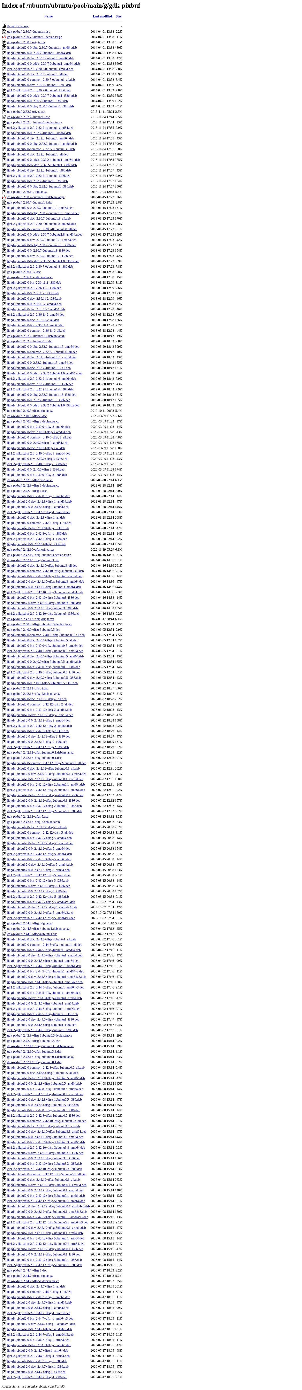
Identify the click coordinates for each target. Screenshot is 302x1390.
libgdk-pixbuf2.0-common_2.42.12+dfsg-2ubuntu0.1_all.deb (46, 763)
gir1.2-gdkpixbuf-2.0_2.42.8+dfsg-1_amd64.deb (38, 512)
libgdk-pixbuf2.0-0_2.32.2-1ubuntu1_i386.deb (37, 181)
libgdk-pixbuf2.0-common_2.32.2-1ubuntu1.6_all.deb (42, 352)
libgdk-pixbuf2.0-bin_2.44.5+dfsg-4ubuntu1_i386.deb (42, 1014)
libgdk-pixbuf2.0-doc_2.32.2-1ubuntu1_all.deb (37, 154)
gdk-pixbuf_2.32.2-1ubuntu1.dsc (28, 117)
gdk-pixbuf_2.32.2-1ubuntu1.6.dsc (29, 341)
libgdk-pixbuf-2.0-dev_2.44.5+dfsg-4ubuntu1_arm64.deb (44, 998)
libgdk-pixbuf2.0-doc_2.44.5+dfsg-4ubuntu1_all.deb (41, 939)
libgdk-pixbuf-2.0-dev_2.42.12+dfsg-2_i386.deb (38, 736)
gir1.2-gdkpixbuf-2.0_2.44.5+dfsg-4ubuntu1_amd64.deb (44, 966)
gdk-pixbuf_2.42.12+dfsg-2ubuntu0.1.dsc (34, 757)
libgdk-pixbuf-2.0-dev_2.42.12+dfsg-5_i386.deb (38, 886)
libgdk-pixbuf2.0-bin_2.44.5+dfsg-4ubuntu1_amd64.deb (44, 950)
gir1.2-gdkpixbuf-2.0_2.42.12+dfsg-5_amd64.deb (39, 854)
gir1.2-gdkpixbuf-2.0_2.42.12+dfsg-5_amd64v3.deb (41, 918)
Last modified (102, 16)
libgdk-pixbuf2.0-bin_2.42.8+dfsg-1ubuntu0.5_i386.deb (43, 1110)
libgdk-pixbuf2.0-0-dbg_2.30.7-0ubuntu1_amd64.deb (42, 47)
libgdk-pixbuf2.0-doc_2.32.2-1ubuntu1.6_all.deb (39, 368)
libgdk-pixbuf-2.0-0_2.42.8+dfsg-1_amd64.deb (38, 507)
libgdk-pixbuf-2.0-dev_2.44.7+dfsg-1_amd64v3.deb (41, 1324)
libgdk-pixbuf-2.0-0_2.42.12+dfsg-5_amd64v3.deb (40, 912)
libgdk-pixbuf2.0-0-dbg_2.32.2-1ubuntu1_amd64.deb (42, 143)
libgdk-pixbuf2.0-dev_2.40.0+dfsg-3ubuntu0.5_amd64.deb (45, 656)
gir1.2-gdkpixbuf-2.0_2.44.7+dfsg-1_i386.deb (37, 1377)
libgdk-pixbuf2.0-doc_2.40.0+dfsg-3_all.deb (36, 448)
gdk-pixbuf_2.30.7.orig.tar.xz (26, 42)
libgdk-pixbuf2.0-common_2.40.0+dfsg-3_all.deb (39, 437)
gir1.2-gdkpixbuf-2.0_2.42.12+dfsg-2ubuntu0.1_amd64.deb (46, 790)
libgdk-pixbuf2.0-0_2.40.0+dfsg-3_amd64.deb (37, 442)
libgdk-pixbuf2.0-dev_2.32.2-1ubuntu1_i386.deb (39, 170)
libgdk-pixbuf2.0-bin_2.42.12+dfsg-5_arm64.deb (39, 859)
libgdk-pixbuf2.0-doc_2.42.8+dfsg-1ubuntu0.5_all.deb (42, 1073)
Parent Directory (18, 26)
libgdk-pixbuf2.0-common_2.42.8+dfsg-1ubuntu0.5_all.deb (46, 1067)
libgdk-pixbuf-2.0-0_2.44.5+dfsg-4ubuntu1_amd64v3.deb (45, 982)
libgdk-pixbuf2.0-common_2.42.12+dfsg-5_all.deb (40, 832)
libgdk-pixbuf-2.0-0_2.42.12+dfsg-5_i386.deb (37, 891)
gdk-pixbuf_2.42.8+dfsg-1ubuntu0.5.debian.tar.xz (39, 1035)
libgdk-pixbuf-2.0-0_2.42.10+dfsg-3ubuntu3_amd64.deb (44, 587)
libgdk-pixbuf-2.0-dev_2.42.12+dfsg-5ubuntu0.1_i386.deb (45, 1249)
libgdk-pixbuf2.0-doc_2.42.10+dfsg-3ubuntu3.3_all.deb (43, 1126)
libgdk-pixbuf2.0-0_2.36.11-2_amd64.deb (34, 304)
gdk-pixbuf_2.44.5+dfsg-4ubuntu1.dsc (32, 934)
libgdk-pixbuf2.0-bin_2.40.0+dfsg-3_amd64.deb (38, 426)
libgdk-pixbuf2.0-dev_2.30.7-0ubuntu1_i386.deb (39, 85)
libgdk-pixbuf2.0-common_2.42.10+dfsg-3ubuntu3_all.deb (45, 571)
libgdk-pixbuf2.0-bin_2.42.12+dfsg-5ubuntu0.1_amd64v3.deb (47, 1217)
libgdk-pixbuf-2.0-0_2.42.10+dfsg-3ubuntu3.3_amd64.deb (45, 1137)
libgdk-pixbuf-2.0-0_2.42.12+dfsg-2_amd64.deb (38, 720)
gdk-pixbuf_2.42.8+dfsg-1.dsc (27, 490)
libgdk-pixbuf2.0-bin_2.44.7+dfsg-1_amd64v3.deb (40, 1318)
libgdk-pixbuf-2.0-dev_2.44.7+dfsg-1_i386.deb (38, 1366)
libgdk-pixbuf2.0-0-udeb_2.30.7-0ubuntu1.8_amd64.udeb (44, 234)
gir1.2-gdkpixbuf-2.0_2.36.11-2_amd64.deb (35, 314)
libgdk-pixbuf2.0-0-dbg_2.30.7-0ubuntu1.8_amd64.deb (43, 213)
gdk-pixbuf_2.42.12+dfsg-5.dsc (27, 816)
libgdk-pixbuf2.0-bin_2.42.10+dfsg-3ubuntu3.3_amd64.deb (46, 1142)
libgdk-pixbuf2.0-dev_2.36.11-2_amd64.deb (36, 309)
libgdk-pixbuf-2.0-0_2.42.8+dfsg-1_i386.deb (36, 544)
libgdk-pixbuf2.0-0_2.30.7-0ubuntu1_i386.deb (37, 101)
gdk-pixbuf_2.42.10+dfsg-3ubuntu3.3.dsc (34, 1051)
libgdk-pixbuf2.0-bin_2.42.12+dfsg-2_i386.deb (38, 731)
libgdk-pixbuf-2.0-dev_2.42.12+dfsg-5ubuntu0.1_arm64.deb (46, 1227)
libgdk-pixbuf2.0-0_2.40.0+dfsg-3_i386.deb (36, 469)
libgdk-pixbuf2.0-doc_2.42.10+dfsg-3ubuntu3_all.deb (42, 565)
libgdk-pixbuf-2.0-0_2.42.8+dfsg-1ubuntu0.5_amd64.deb (44, 1083)
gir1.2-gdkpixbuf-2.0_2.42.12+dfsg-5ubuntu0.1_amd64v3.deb (47, 1222)
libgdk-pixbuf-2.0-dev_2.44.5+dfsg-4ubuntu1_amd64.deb (44, 955)
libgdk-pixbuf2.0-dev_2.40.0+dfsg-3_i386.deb (37, 458)
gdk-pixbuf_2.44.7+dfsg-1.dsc (27, 1270)
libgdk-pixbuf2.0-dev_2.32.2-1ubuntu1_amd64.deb (40, 138)
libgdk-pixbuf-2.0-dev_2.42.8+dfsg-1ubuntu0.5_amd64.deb (46, 1078)
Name (48, 16)
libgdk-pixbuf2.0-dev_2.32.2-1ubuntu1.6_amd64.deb (41, 357)
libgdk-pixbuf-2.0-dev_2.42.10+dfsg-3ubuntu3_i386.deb (44, 603)
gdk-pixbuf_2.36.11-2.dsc (24, 272)
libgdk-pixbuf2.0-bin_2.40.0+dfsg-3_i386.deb (37, 474)
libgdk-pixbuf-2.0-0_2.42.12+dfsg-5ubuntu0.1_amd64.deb (45, 1190)
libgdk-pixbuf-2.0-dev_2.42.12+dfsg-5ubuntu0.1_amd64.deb (46, 1185)
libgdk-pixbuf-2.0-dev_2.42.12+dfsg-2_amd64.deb (40, 715)
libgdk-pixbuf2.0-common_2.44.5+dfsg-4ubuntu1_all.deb (44, 944)
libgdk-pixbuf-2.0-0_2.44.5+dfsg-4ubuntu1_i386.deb (41, 1024)
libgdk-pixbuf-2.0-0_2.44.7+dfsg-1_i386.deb (36, 1372)
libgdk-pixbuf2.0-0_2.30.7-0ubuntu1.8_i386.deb (38, 250)
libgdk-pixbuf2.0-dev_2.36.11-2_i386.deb (34, 298)
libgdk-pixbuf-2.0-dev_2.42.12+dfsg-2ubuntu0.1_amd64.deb (46, 774)
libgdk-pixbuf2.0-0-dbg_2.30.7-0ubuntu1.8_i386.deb (41, 245)
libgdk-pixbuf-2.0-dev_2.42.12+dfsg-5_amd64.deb (40, 843)
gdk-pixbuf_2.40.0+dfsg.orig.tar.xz (30, 410)
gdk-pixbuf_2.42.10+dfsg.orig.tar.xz (30, 549)
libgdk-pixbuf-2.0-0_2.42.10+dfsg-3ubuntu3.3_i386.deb (43, 1158)
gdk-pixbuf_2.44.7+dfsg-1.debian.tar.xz (33, 1281)
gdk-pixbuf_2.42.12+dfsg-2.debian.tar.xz (33, 693)
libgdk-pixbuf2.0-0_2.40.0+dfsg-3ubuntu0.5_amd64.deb (44, 661)
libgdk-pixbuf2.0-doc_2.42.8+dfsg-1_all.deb (36, 517)
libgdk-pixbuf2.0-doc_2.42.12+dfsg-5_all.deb (37, 827)
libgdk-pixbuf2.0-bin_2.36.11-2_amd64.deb (35, 325)
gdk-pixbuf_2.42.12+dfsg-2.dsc (27, 688)
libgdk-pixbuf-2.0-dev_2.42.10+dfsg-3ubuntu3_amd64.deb (45, 581)
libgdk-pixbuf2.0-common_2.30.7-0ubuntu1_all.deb (41, 79)
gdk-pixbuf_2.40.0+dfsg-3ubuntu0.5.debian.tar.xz (39, 624)
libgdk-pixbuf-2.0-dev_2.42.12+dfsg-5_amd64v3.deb (42, 907)
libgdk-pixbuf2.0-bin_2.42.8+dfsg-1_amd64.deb (38, 496)
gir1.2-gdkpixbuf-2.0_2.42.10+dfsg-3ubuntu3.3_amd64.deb (46, 1147)
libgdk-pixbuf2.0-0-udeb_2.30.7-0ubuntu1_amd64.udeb (43, 63)
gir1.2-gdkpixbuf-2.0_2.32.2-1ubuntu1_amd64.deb (40, 127)
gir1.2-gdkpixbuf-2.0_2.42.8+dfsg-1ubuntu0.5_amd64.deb (45, 1094)
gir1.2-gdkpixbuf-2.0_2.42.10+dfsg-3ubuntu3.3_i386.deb (44, 1169)
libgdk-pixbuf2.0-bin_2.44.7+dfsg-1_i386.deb (37, 1361)
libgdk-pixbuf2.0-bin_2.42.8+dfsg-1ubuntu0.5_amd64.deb (45, 1089)
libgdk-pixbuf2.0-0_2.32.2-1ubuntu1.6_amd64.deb (40, 362)
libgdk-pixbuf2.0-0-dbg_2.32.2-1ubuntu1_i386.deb (40, 186)
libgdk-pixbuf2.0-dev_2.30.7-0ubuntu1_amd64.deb (40, 58)
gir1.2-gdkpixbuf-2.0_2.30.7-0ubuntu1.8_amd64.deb (41, 224)
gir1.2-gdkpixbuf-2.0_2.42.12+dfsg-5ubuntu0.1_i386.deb (44, 1265)
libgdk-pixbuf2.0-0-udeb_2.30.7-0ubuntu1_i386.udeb (42, 95)
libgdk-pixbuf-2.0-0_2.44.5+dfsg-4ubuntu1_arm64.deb (43, 1003)
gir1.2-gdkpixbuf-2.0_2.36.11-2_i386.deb (34, 288)
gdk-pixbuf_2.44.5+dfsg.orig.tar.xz (30, 923)
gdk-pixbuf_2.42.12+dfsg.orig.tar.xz (30, 619)
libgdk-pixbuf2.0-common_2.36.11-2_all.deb (36, 330)
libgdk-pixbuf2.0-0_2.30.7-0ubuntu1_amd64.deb (39, 53)
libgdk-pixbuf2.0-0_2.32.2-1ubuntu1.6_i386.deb (38, 400)
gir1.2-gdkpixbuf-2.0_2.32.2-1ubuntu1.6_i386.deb (40, 389)
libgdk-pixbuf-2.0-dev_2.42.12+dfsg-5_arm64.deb (40, 864)
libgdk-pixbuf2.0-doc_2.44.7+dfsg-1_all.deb (36, 1286)
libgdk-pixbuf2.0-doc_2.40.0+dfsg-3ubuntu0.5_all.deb (42, 640)
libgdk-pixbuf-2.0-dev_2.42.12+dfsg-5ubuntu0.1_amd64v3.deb (48, 1206)
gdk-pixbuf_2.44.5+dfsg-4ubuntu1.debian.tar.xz (38, 928)
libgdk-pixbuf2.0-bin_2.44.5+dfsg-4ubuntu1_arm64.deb (43, 992)
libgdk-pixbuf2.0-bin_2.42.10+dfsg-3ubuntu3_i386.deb (43, 597)
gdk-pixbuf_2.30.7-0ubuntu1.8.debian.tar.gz (36, 197)
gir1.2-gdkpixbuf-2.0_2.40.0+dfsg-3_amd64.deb (38, 453)
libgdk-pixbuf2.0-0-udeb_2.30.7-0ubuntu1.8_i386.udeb (43, 261)
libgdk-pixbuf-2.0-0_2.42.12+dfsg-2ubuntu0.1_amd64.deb (45, 779)
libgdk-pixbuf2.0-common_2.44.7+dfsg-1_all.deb (39, 1291)
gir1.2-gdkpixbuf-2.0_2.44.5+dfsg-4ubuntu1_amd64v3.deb (45, 987)
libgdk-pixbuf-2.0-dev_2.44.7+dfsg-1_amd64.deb (39, 1302)
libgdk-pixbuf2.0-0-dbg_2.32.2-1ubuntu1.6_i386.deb (41, 394)
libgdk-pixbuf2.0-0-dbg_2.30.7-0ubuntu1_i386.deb (40, 106)
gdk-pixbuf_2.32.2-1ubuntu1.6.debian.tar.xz (36, 336)
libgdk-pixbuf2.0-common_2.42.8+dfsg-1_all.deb (39, 523)
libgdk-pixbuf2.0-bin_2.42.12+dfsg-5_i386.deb (38, 880)
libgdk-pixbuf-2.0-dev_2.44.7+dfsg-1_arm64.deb (39, 1345)
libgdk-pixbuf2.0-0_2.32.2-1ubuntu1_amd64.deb (39, 133)
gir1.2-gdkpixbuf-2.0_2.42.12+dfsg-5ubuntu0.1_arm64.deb (45, 1243)
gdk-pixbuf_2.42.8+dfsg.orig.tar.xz (30, 480)
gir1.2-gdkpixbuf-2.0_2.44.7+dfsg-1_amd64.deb (38, 1313)
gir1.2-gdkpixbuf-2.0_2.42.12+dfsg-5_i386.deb (38, 896)
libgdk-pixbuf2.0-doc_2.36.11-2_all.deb (33, 320)
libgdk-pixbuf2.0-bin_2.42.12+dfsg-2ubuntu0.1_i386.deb (44, 806)
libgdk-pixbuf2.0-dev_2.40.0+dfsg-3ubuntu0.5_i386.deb (44, 677)
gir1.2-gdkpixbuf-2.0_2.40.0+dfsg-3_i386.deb (37, 464)
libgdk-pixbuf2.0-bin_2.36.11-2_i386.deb (34, 282)
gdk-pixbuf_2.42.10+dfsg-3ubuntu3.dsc (33, 560)
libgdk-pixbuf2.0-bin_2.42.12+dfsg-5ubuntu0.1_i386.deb (44, 1259)
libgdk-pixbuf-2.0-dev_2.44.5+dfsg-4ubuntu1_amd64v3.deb (46, 976)
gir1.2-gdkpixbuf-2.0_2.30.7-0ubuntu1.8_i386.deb (40, 266)
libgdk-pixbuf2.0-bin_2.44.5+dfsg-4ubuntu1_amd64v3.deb (45, 971)
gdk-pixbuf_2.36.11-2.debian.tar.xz (30, 277)
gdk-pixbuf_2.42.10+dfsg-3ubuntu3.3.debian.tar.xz (40, 1046)
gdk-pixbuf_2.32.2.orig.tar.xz (26, 111)
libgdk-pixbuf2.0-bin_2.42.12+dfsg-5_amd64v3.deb (41, 902)
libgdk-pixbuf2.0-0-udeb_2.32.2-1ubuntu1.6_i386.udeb (43, 405)
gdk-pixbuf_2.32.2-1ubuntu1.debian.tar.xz (34, 122)
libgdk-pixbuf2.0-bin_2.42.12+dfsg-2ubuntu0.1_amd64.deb (46, 784)
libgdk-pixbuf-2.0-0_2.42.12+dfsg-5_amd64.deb (38, 848)
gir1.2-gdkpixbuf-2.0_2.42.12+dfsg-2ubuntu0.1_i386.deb (44, 811)
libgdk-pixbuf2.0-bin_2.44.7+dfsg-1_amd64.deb (38, 1297)
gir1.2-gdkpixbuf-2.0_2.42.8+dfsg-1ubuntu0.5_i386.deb (43, 1115)
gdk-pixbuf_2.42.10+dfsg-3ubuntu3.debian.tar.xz (39, 555)
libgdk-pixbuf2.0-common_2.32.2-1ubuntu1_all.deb (41, 149)
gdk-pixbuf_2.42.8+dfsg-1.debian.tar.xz (33, 485)
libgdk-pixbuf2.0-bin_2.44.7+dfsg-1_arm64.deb (38, 1340)
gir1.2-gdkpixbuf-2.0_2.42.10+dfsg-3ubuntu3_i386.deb (43, 613)
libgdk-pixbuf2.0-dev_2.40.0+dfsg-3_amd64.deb (39, 432)
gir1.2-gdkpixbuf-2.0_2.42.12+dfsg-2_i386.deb (38, 747)
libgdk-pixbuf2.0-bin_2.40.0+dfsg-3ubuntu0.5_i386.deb (43, 667)
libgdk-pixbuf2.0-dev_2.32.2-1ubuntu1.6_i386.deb (40, 384)
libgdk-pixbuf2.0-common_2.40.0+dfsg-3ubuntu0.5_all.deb (46, 635)
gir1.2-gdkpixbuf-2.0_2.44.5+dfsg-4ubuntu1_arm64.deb (43, 1008)
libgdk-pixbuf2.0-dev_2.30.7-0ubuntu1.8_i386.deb (40, 256)
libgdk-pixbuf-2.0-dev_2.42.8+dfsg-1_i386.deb (38, 528)
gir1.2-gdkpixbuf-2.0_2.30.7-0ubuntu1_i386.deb (38, 90)
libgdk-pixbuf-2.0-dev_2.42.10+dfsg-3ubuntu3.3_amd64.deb (46, 1131)
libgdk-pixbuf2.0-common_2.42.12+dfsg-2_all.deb (40, 704)
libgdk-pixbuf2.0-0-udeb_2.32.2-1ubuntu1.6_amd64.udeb (44, 373)
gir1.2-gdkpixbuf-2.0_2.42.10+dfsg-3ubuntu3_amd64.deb (45, 592)
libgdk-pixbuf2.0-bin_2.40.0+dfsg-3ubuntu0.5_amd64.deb (45, 645)
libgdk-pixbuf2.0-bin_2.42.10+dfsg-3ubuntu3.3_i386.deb (44, 1163)
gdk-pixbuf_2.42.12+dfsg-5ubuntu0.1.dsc (34, 1062)
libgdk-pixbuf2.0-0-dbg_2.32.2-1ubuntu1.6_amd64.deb (43, 346)
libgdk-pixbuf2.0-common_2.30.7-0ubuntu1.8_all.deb (42, 229)
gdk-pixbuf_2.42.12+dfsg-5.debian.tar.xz (33, 822)
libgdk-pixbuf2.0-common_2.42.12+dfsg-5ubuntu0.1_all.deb (46, 1174)
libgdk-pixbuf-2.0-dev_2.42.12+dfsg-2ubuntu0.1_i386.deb (45, 795)
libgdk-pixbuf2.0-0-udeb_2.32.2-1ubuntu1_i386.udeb (42, 165)
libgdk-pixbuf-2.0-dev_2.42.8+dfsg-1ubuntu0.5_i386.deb (44, 1099)
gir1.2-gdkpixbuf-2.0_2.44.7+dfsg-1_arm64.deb (38, 1356)
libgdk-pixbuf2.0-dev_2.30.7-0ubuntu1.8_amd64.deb (41, 240)
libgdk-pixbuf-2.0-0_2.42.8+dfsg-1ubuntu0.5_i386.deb (43, 1105)
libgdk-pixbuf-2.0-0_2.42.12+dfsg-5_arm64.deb (38, 870)
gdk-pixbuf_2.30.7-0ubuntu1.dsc (28, 31)
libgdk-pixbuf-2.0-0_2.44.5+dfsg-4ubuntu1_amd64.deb (43, 960)
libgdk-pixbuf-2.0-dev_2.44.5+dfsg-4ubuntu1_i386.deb (43, 1019)
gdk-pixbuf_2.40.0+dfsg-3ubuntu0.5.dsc (33, 629)
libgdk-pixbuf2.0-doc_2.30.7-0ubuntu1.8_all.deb (39, 218)
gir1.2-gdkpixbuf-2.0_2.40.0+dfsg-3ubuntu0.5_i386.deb (43, 672)
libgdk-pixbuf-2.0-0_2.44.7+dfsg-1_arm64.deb (37, 1350)
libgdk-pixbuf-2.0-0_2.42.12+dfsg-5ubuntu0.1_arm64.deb (45, 1233)
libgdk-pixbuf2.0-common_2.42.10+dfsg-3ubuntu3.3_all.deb (46, 1121)
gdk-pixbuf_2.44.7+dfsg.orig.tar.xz (30, 1275)
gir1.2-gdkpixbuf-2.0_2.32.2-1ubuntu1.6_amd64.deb (41, 378)
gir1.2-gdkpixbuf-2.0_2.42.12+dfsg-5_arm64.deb (39, 875)
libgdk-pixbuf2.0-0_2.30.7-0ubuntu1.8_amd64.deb (40, 207)
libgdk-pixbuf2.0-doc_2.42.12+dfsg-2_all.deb (37, 699)
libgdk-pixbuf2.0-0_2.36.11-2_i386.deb (33, 293)
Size (118, 16)
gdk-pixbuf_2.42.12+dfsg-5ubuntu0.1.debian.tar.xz (40, 1057)
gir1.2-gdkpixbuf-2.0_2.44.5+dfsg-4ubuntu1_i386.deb (42, 1030)
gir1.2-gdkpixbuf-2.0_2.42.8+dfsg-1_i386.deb (37, 539)
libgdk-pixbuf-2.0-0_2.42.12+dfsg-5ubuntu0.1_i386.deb (43, 1254)
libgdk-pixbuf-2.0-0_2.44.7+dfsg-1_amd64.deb (38, 1307)
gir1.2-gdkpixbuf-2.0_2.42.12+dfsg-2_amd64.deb (39, 725)
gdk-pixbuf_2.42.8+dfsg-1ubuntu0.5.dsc (33, 1040)
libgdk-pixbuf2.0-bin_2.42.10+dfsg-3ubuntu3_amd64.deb (44, 576)
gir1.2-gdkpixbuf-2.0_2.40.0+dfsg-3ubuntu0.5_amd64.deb (45, 651)
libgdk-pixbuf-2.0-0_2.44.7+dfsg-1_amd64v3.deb (39, 1329)
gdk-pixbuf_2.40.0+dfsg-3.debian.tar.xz (33, 421)
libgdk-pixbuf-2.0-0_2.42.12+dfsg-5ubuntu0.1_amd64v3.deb (47, 1211)
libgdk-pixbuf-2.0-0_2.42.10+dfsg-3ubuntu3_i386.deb (42, 608)
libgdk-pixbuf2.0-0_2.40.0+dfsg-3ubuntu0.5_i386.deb (42, 683)
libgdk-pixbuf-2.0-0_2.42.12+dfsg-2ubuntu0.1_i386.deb (43, 800)
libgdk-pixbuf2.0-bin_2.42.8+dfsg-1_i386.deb (37, 533)
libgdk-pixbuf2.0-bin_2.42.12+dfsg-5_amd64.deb (39, 838)
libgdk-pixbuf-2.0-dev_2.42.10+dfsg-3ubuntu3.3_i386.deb (45, 1153)
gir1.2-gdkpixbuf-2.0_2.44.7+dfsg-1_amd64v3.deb (40, 1334)
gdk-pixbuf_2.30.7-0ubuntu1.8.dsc (29, 202)
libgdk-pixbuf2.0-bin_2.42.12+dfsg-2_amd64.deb (39, 709)
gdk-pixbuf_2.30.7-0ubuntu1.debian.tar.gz (34, 37)
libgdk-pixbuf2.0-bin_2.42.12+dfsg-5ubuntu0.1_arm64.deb (45, 1238)
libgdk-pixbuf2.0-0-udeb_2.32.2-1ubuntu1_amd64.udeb (43, 159)
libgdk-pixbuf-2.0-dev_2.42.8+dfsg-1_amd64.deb (39, 501)
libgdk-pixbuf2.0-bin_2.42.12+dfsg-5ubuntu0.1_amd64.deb (46, 1195)
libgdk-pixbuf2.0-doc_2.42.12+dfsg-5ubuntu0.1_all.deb (43, 1179)
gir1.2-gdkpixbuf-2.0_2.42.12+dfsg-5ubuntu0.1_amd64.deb (46, 1201)
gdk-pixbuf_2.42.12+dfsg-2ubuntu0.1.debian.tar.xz (40, 752)
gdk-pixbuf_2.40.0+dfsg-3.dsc (27, 416)
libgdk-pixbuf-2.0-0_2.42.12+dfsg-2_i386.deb (37, 741)
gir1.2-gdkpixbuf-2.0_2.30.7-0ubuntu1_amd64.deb (40, 69)
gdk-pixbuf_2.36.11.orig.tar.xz (27, 191)
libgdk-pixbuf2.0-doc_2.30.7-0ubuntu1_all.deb (37, 74)
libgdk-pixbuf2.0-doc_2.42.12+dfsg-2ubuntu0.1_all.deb (43, 768)
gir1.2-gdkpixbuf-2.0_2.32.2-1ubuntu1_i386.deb (38, 175)
